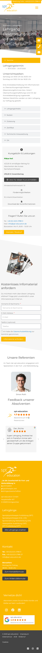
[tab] (21, 60)
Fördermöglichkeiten (21, 192)
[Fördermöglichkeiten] (21, 190)
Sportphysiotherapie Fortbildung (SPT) (17, 515)
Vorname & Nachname (10, 304)
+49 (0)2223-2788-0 (32, 1)
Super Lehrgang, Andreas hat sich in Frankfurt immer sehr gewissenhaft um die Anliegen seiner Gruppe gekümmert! (20, 439)
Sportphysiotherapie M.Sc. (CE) (14, 518)
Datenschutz (7, 637)
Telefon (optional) (8, 322)
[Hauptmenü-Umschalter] (37, 8)
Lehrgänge (16, 25)
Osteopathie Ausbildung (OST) (14, 523)
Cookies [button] (5, 642)
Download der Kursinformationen (21, 204)
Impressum (24, 634)
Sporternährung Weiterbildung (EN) (16, 521)
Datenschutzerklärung (22, 331)
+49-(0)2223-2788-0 (13, 552)
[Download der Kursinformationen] (21, 201)
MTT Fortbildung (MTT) (11, 526)
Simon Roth (21, 394)
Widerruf (22, 637)
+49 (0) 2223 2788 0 (15, 221)
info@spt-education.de (17, 224)
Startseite (6, 25)
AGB (15, 637)
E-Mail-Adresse (7, 313)
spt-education (21, 411)
